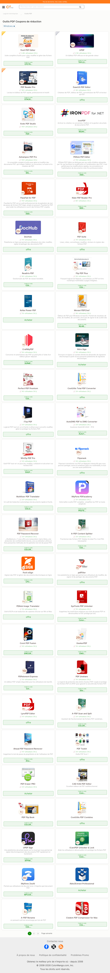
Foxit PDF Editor (28, 50)
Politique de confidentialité (52, 955)
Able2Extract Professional (82, 883)
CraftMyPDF (28, 349)
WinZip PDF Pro (28, 458)
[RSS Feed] (61, 947)
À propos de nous (26, 955)
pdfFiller (82, 572)
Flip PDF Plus (82, 273)
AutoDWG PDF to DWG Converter (81, 421)
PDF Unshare (82, 676)
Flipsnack (81, 458)
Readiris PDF (28, 273)
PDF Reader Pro (28, 87)
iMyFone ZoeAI (28, 883)
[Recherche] (80, 7)
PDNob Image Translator (27, 606)
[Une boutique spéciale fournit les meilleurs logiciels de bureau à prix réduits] (10, 7)
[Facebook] (46, 947)
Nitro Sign (82, 349)
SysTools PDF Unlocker (82, 606)
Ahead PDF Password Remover (27, 749)
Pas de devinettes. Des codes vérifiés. (55, 2)
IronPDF (81, 120)
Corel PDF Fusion (28, 643)
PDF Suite (81, 237)
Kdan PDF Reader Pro (82, 198)
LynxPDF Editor (28, 713)
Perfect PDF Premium (28, 388)
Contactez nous (55, 941)
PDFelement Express (28, 676)
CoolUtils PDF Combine (82, 817)
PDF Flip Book (28, 817)
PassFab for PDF (28, 198)
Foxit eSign (28, 572)
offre (82, 100)
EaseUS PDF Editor (82, 87)
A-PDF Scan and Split (82, 713)
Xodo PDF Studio (28, 124)
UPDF (81, 50)
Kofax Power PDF (28, 310)
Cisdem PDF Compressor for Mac (82, 918)
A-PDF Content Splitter (82, 533)
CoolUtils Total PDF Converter (82, 388)
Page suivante (46, 933)
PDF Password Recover (28, 533)
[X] (53, 947)
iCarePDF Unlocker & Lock (81, 847)
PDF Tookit (82, 749)
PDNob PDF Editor (81, 157)
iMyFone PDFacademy (82, 496)
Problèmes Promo (80, 955)
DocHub (28, 237)
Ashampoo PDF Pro (28, 157)
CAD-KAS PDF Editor (81, 784)
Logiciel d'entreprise (10, 14)
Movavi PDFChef (81, 310)
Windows (8, 26)
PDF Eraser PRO (28, 784)
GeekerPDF (81, 643)
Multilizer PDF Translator (28, 496)
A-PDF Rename (28, 918)
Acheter (28, 320)
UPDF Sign (28, 847)
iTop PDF (28, 421)
